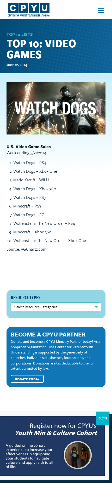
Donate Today (27, 379)
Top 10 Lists (20, 34)
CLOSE (102, 418)
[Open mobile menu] (101, 10)
